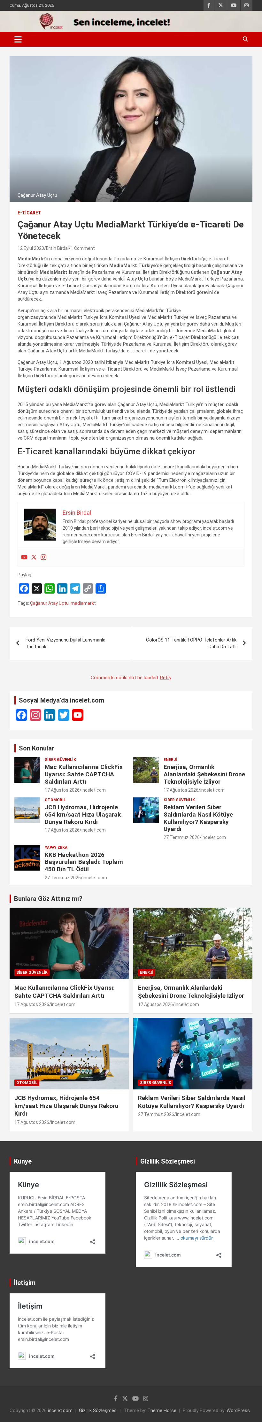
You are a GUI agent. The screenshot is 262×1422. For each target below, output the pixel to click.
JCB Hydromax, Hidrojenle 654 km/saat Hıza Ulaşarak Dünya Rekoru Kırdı (83, 814)
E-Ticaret (29, 212)
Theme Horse (161, 1410)
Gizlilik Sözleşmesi (98, 1410)
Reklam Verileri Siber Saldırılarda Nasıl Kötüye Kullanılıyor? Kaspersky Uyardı (198, 818)
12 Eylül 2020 (31, 248)
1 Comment (83, 248)
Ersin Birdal (57, 248)
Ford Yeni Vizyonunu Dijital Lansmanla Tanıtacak (65, 643)
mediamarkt (83, 603)
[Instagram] (43, 557)
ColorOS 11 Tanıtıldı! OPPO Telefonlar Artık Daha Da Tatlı (191, 643)
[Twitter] (34, 557)
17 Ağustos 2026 (62, 790)
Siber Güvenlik (60, 759)
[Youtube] (24, 557)
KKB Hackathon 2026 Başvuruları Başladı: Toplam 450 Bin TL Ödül (84, 862)
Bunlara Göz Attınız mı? (48, 899)
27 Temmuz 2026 (182, 837)
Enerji (170, 759)
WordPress (238, 1410)
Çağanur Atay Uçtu (49, 603)
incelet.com (93, 790)
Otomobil (55, 800)
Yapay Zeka (56, 847)
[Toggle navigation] (18, 39)
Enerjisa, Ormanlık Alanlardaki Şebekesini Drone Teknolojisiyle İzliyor (204, 774)
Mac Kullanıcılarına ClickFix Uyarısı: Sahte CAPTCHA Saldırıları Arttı (84, 774)
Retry (165, 677)
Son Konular (36, 748)
